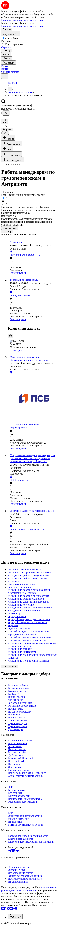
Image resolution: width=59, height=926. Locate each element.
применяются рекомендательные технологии (28, 889)
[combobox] (16, 105)
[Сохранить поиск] (4, 121)
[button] (5, 66)
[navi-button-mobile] (4, 76)
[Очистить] (5, 113)
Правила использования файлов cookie (23, 26)
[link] (6, 58)
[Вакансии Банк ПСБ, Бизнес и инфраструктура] (33, 398)
